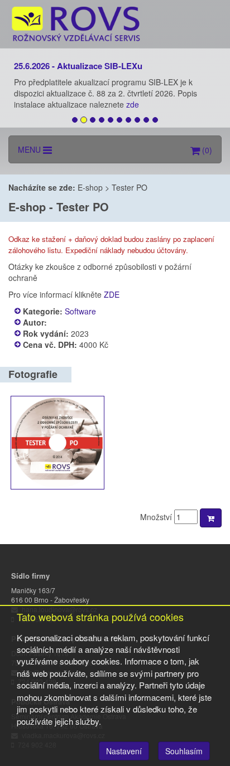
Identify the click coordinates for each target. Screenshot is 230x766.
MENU (30, 149)
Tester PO (129, 187)
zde (133, 104)
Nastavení (124, 751)
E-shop (90, 187)
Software (80, 311)
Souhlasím (184, 751)
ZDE (111, 294)
